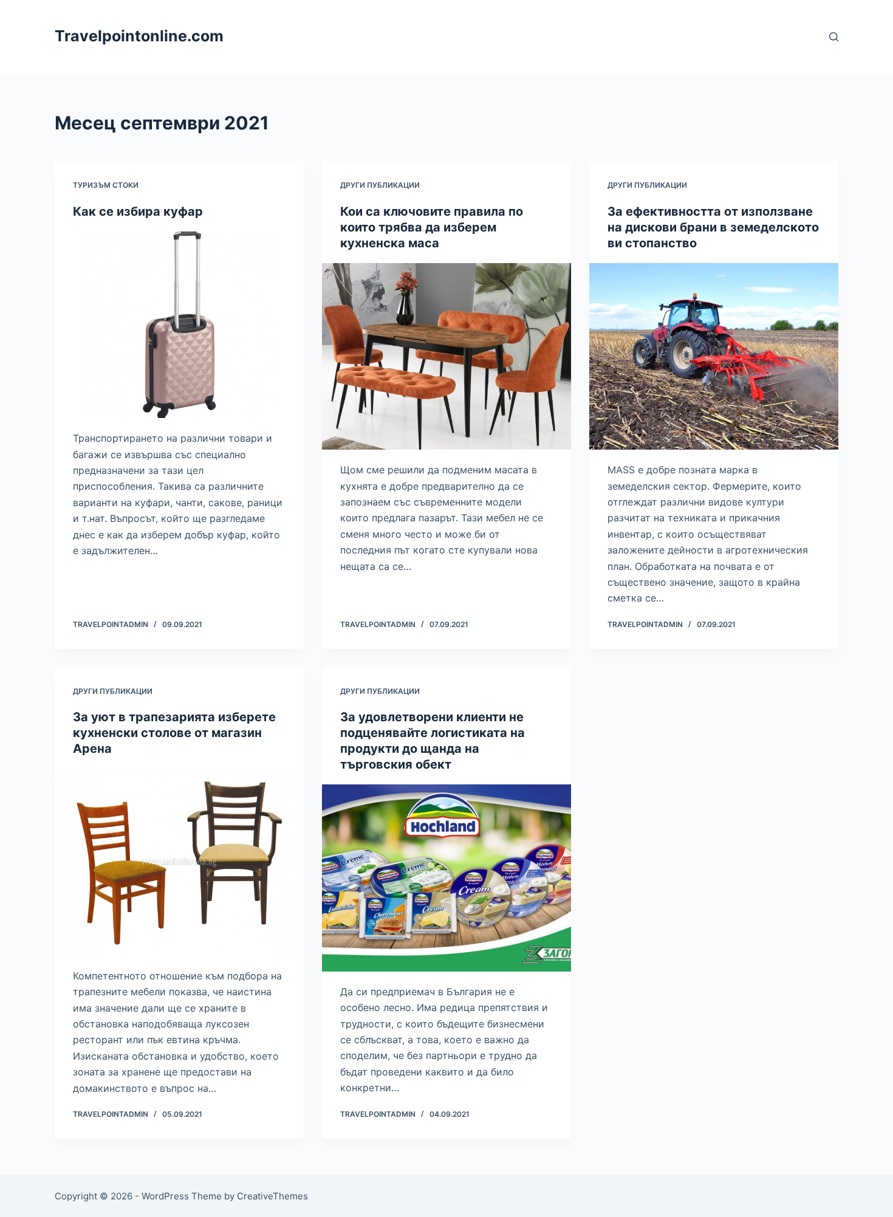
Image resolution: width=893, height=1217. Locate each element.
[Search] (833, 36)
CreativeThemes (272, 1196)
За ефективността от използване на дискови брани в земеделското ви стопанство (713, 227)
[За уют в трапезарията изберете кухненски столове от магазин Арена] (179, 862)
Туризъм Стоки (106, 185)
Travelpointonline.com (139, 36)
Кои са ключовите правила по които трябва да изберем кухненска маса (431, 227)
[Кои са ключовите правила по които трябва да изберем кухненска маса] (446, 356)
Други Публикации (380, 185)
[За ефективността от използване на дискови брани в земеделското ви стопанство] (713, 356)
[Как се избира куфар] (179, 325)
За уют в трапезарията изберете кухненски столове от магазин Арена (174, 733)
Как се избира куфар (138, 211)
